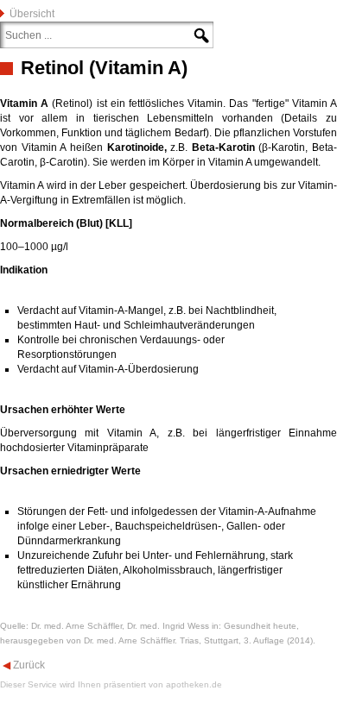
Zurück (27, 665)
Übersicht (32, 14)
